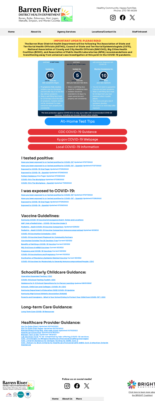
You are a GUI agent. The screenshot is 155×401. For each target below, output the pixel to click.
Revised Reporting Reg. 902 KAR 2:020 (39, 331)
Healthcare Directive (31, 333)
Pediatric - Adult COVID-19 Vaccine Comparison (42, 227)
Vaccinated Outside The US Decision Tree (39, 241)
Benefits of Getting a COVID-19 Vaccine (38, 244)
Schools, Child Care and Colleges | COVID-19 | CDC (43, 287)
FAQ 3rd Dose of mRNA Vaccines (35, 248)
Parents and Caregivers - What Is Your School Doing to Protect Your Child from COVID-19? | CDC (63, 297)
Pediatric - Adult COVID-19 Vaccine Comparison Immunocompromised (52, 230)
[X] (132, 17)
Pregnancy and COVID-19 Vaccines (36, 251)
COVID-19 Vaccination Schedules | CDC (38, 234)
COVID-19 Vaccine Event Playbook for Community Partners (47, 237)
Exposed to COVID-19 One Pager (35, 169)
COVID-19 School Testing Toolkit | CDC (38, 280)
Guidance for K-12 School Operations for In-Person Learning (47, 283)
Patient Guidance (29, 176)
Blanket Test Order (30, 335)
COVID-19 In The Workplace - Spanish (37, 183)
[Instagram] (113, 17)
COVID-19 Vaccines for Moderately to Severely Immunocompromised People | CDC (57, 262)
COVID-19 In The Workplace (33, 180)
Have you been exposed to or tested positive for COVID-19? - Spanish (52, 166)
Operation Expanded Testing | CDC (36, 276)
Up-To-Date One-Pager (32, 328)
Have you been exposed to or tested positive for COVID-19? (47, 162)
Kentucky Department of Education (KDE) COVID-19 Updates (48, 290)
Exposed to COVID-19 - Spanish (35, 173)
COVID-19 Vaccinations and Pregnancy (38, 255)
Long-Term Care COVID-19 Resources (37, 312)
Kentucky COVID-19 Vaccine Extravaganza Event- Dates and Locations (52, 220)
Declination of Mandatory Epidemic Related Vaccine (44, 258)
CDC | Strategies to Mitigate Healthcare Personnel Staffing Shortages (55, 339)
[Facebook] (122, 17)
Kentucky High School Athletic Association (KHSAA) (44, 294)
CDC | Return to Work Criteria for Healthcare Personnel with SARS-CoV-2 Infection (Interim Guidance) (64, 344)
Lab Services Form (30, 337)
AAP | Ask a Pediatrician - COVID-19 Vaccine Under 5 (44, 223)
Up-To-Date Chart (29, 326)
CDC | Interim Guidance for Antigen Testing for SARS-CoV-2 (49, 341)
